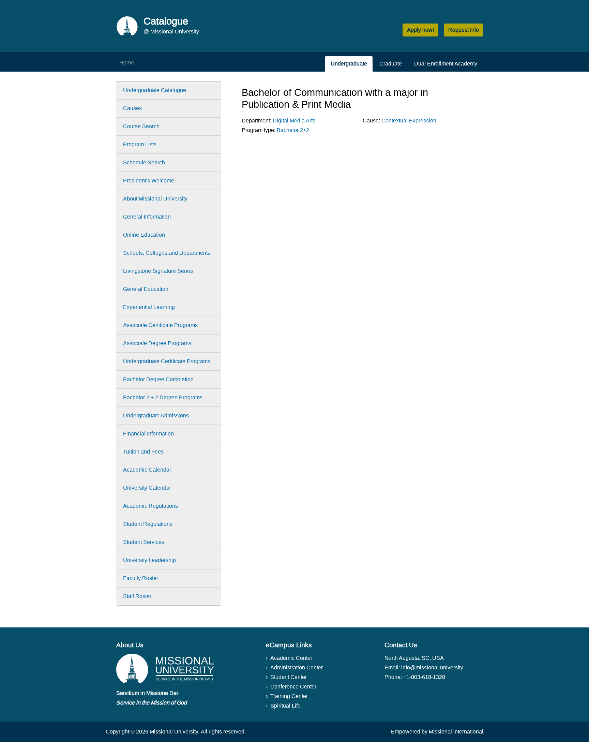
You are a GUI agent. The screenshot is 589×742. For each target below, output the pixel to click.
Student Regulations (147, 524)
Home (126, 62)
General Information (147, 217)
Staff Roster (137, 596)
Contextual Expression (408, 120)
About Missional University (155, 199)
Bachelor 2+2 (293, 130)
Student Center (288, 677)
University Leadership (149, 560)
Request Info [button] (463, 30)
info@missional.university (432, 667)
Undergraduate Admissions (156, 415)
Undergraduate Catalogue (154, 90)
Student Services (143, 542)
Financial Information (148, 433)
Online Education (144, 235)
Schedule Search (144, 162)
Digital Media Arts (294, 120)
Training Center (289, 696)
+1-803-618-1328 (424, 677)
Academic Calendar (147, 470)
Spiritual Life (285, 706)
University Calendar (147, 488)
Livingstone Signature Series (158, 271)
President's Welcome (148, 180)
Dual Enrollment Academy (445, 63)
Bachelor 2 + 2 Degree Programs (162, 397)
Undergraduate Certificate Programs (166, 361)
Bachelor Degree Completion (158, 379)
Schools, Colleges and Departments (166, 253)
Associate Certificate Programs (160, 325)
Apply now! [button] (420, 30)
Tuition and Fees (143, 452)
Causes (132, 108)
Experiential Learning (149, 307)
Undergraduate (349, 63)
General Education (145, 289)
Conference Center (293, 686)
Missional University (174, 731)
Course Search (141, 126)
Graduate (390, 63)
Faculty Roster (140, 578)
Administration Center (296, 667)
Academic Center (291, 658)
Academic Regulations (150, 506)
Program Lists (139, 144)
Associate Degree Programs (157, 343)
